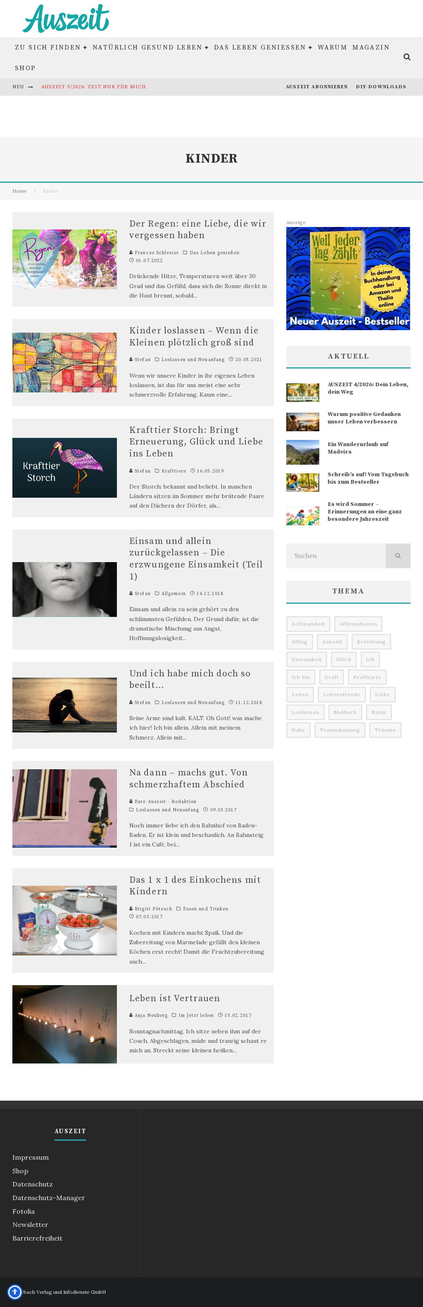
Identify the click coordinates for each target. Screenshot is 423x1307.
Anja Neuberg (150, 1016)
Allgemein (174, 594)
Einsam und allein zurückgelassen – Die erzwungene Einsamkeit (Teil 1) (196, 559)
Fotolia (23, 1211)
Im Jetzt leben (196, 1016)
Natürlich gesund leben (148, 47)
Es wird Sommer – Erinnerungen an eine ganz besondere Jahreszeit (365, 512)
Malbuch (345, 712)
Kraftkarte (367, 677)
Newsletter (30, 1224)
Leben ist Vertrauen (174, 998)
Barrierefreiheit (37, 1238)
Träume (385, 730)
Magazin (371, 47)
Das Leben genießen (260, 47)
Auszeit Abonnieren (317, 87)
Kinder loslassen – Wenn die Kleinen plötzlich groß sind (194, 336)
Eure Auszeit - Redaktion (165, 802)
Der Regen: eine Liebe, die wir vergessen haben (197, 229)
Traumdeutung (340, 730)
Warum (332, 47)
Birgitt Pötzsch (152, 909)
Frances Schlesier (156, 253)
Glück (344, 659)
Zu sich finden (48, 47)
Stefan (142, 360)
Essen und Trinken (206, 909)
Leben (300, 694)
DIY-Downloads (381, 87)
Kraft (332, 677)
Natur (379, 712)
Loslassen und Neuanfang (193, 360)
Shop (25, 68)
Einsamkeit (307, 659)
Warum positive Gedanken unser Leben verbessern (364, 418)
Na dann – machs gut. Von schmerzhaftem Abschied (188, 778)
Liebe (382, 694)
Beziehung (371, 641)
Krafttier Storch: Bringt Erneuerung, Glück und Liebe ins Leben (196, 442)
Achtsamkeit (308, 624)
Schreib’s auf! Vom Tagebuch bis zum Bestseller (368, 478)
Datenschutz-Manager (48, 1198)
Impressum (30, 1157)
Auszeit (332, 641)
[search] (398, 556)
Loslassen (305, 712)
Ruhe (298, 730)
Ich (370, 659)
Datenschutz (32, 1184)
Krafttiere (174, 471)
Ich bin (301, 677)
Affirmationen (358, 624)
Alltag (300, 641)
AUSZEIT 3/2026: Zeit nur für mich (94, 87)
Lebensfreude (342, 694)
